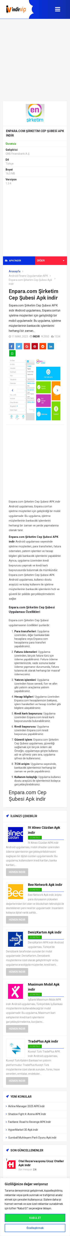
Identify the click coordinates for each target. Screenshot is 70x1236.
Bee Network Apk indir (45, 885)
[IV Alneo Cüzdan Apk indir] (15, 834)
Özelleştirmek (35, 1227)
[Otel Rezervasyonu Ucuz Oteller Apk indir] (11, 1164)
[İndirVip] (16, 9)
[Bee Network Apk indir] (15, 891)
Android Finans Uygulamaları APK (28, 275)
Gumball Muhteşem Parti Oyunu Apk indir (32, 1137)
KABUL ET (35, 1217)
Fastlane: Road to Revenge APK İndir (29, 1121)
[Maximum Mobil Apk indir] (15, 991)
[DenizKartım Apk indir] (15, 939)
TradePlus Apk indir (43, 1041)
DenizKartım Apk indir (45, 932)
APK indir (14, 260)
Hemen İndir (17, 872)
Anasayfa (14, 271)
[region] (35, 1207)
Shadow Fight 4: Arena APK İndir (27, 1114)
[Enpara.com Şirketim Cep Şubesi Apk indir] (35, 113)
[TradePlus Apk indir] (15, 1048)
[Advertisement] (35, 60)
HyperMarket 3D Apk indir (23, 1129)
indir (36, 336)
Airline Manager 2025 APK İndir (26, 1106)
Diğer (41, 260)
